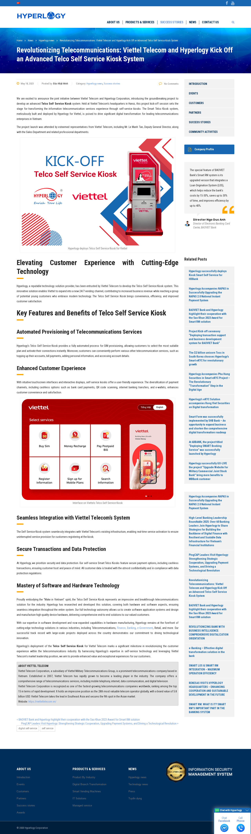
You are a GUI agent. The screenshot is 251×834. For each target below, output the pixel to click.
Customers (196, 103)
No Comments (171, 83)
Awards (21, 812)
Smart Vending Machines (87, 791)
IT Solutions (79, 798)
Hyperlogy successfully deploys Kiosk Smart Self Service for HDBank (208, 275)
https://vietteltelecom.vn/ (42, 701)
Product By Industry (84, 777)
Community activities (203, 131)
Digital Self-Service (27, 728)
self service (47, 728)
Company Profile (204, 149)
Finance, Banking (126, 627)
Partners (195, 112)
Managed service (82, 805)
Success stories (171, 22)
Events (193, 93)
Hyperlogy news (94, 83)
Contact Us (210, 22)
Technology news (138, 784)
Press (131, 791)
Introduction (198, 83)
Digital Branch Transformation (89, 784)
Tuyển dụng (135, 798)
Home (19, 40)
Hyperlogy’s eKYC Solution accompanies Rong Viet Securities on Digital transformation (209, 403)
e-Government (145, 627)
